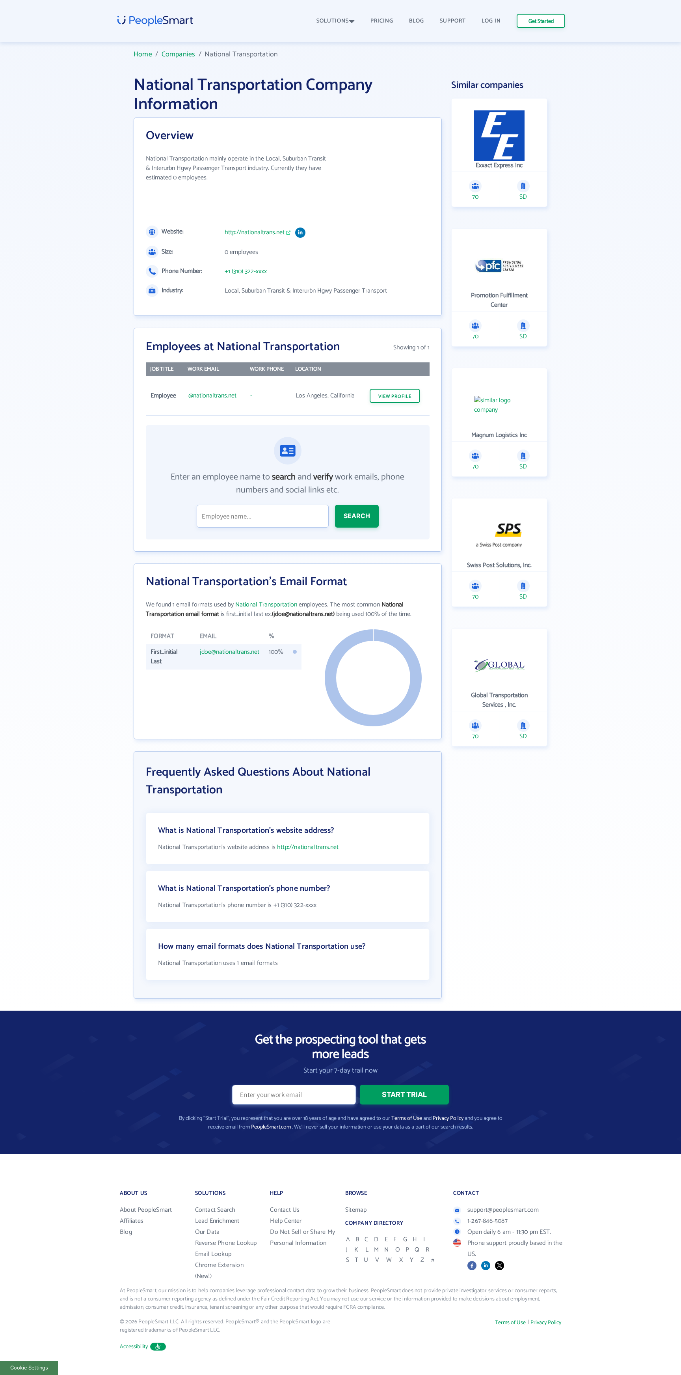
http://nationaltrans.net (255, 232)
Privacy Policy (448, 1118)
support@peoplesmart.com (503, 1210)
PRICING (381, 21)
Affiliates (131, 1221)
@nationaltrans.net (212, 395)
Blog (126, 1232)
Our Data (207, 1232)
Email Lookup (213, 1254)
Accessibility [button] (134, 1346)
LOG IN (491, 21)
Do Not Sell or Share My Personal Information (302, 1237)
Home (143, 54)
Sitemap (356, 1210)
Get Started (541, 21)
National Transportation (266, 604)
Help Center (285, 1221)
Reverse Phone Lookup (226, 1243)
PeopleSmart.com (271, 1127)
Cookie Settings (29, 1368)
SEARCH (357, 516)
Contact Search (215, 1210)
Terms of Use (406, 1118)
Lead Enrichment (217, 1221)
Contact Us (285, 1210)
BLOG (416, 21)
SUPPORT (453, 21)
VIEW (394, 396)
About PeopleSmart (146, 1210)
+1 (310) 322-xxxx (246, 271)
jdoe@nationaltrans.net (229, 652)
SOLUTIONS (332, 21)
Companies (178, 54)
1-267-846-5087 (487, 1221)
